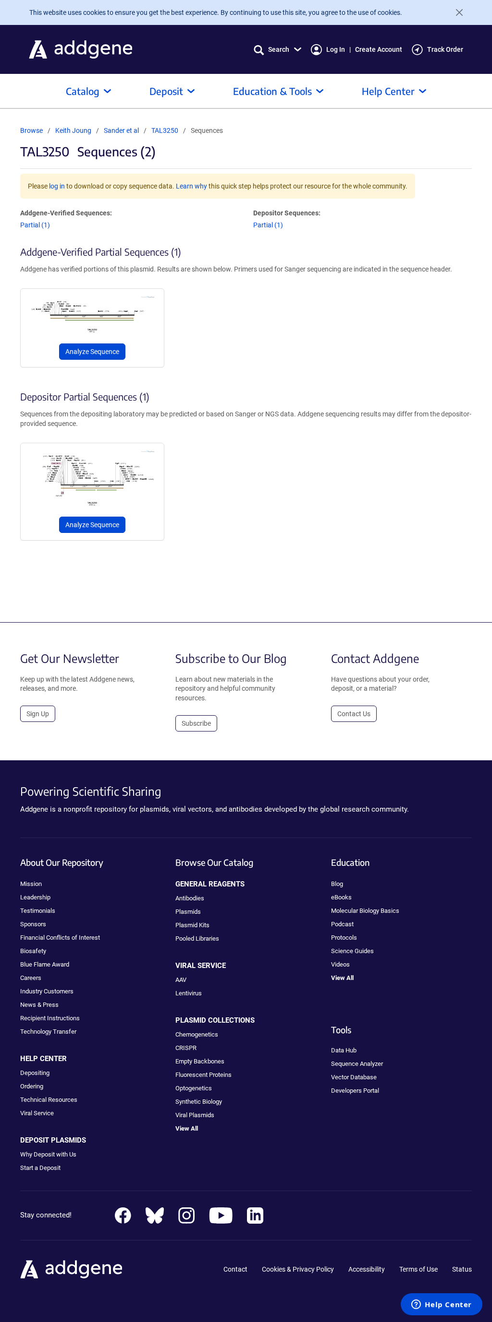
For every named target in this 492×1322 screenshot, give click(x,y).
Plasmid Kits (192, 925)
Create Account (378, 49)
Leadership (35, 897)
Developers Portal (355, 1090)
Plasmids (188, 911)
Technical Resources (48, 1099)
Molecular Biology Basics (365, 910)
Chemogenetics (196, 1034)
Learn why (191, 186)
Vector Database (354, 1077)
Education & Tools (272, 91)
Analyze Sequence (92, 351)
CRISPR (186, 1047)
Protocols (344, 937)
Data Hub (344, 1050)
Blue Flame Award (44, 964)
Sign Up (37, 714)
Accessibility (366, 1269)
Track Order (445, 49)
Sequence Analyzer (357, 1063)
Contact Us (353, 714)
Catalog (82, 91)
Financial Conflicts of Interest (60, 937)
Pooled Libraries (197, 938)
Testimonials (37, 910)
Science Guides (352, 951)
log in (57, 186)
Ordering (31, 1086)
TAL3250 (164, 130)
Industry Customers (47, 991)
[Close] (455, 12)
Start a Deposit (40, 1167)
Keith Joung (73, 130)
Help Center (388, 91)
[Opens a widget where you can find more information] (441, 1305)
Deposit (166, 91)
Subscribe (196, 723)
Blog (337, 883)
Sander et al (122, 130)
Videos (340, 964)
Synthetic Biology (198, 1101)
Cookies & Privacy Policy (298, 1269)
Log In (335, 49)
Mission (31, 883)
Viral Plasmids (194, 1115)
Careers (30, 977)
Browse (31, 130)
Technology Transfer (48, 1031)
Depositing (34, 1072)
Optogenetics (193, 1088)
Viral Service (37, 1113)
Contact (235, 1269)
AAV (180, 979)
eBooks (341, 897)
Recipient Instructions (50, 1018)
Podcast (342, 924)
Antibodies (189, 898)
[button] (277, 50)
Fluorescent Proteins (203, 1074)
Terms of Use (418, 1269)
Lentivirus (188, 993)
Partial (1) (35, 225)
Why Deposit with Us (48, 1154)
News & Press (39, 1004)
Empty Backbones (199, 1061)
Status (462, 1269)
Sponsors (33, 924)
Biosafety (33, 951)
